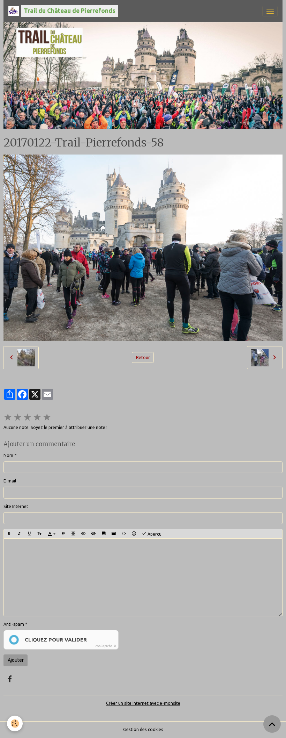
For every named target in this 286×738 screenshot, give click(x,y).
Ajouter (16, 660)
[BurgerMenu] (270, 11)
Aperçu (153, 534)
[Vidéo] (113, 534)
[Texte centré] (73, 534)
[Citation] (63, 534)
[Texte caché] (93, 534)
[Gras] (9, 534)
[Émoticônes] (134, 534)
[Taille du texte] (39, 534)
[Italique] (19, 534)
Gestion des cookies (143, 729)
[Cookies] (15, 723)
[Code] (124, 534)
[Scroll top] (272, 724)
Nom (8, 455)
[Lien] (83, 534)
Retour (143, 357)
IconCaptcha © (105, 646)
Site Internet (15, 506)
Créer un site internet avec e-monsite (143, 703)
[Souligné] (29, 534)
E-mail (9, 481)
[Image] (103, 534)
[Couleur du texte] (51, 534)
